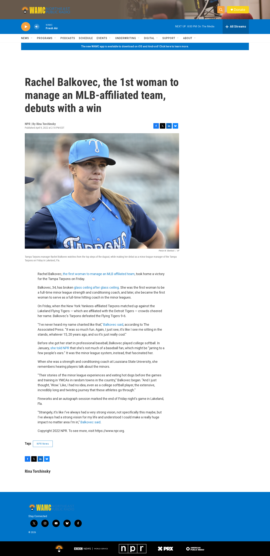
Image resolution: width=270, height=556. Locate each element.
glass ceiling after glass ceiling (96, 287)
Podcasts (67, 38)
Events (102, 38)
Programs (45, 38)
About (187, 38)
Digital (149, 38)
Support (168, 38)
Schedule (86, 38)
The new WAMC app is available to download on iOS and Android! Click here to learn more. (135, 46)
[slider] (42, 26)
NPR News (43, 443)
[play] (26, 27)
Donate (239, 10)
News (25, 38)
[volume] (37, 27)
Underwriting (125, 38)
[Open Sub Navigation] (31, 38)
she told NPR (59, 348)
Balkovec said (113, 324)
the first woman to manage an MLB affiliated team (99, 274)
